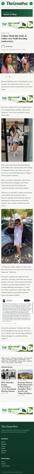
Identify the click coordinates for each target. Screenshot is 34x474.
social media (9, 362)
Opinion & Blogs (5, 33)
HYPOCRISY (22, 359)
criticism (7, 358)
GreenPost (9, 359)
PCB (3, 362)
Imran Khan (4, 361)
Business (4, 450)
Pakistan (29, 361)
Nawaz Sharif (22, 361)
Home (3, 442)
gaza (3, 359)
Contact (3, 464)
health (15, 359)
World (3, 446)
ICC (28, 359)
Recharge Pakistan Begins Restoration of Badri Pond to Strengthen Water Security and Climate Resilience (25, 388)
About (3, 461)
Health (3, 448)
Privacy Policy (5, 466)
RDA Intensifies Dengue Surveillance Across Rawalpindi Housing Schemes (8, 386)
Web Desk (9, 46)
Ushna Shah (18, 362)
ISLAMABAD (13, 361)
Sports (3, 452)
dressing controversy (17, 358)
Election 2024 (28, 358)
